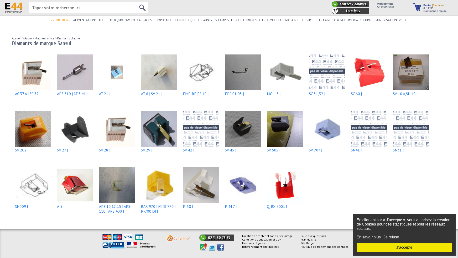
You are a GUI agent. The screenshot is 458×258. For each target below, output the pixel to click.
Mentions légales (253, 243)
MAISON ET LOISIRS (298, 20)
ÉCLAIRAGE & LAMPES (213, 20)
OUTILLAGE (322, 20)
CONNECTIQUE (185, 20)
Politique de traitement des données (325, 246)
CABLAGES (144, 20)
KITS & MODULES (271, 20)
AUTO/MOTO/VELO (122, 20)
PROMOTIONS (60, 20)
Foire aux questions (313, 236)
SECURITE (367, 20)
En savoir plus (369, 237)
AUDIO (103, 20)
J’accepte (404, 247)
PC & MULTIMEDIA (345, 20)
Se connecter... (386, 6)
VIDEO (403, 20)
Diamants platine (68, 38)
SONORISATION (386, 20)
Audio (28, 38)
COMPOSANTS (163, 20)
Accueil (16, 38)
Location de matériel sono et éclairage (267, 236)
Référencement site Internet (260, 246)
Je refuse (391, 237)
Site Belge (307, 243)
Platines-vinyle (44, 38)
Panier (433, 5)
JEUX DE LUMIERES (244, 20)
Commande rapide (435, 11)
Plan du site (308, 239)
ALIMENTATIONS (85, 20)
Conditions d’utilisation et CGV (261, 239)
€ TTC (428, 8)
